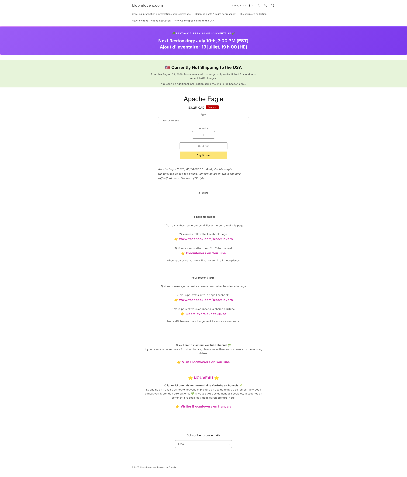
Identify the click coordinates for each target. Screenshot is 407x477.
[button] (258, 5)
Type (203, 114)
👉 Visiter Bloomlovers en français (203, 406)
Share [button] (205, 192)
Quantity (203, 128)
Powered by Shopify (166, 467)
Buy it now (203, 155)
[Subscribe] (228, 444)
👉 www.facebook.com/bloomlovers (203, 239)
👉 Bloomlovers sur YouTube (203, 314)
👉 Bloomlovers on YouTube (203, 253)
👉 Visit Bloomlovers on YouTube (203, 362)
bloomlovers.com (148, 467)
